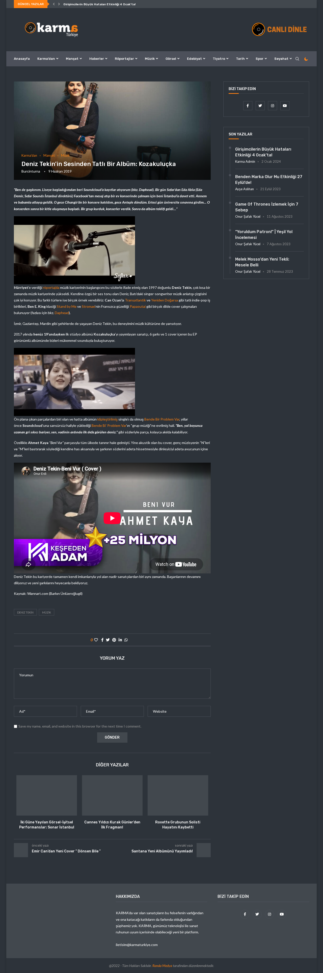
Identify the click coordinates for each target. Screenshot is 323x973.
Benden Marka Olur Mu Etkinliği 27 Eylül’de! (268, 179)
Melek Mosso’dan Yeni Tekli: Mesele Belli (262, 262)
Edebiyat (194, 59)
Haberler (96, 59)
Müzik (150, 59)
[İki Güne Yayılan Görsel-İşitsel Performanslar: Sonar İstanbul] (46, 795)
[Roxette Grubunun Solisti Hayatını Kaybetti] (178, 795)
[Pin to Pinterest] (114, 639)
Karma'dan (29, 155)
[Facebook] (248, 105)
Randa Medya (162, 965)
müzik (46, 612)
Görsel (171, 59)
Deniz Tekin (25, 612)
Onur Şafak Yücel (247, 216)
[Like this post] (96, 639)
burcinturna (30, 171)
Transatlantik (135, 300)
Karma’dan (46, 59)
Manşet (72, 59)
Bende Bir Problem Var (161, 419)
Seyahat (281, 59)
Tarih (240, 59)
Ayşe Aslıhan (244, 189)
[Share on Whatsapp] (126, 639)
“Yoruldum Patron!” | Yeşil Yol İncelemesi (263, 234)
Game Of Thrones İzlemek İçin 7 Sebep (266, 207)
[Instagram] (273, 105)
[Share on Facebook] (102, 639)
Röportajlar (124, 59)
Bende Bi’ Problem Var (109, 425)
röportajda (51, 287)
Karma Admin (245, 161)
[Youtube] (285, 105)
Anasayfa (22, 59)
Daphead (62, 313)
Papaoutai (138, 306)
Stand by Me (66, 306)
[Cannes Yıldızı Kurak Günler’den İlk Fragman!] (112, 795)
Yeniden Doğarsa (164, 300)
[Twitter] (260, 105)
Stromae (88, 306)
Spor (259, 59)
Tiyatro (219, 59)
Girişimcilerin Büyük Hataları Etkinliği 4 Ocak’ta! (99, 4)
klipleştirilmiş (107, 419)
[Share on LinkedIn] (120, 639)
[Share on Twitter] (108, 639)
